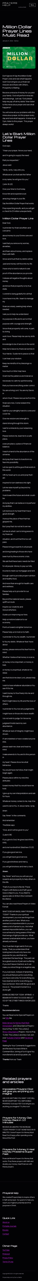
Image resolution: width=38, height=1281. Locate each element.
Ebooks (5, 1230)
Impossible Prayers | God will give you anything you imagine (18, 1091)
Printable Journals (9, 1226)
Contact (6, 1234)
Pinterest (6, 1254)
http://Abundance (10, 1032)
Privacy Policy (8, 1258)
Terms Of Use (8, 1262)
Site (7, 1018)
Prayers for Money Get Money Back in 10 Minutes (17, 1120)
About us (6, 1222)
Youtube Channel (14, 1038)
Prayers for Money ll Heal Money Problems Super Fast (19, 1151)
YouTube (6, 1250)
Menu (32, 5)
